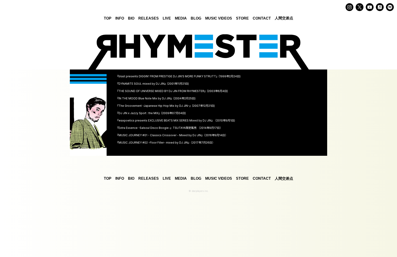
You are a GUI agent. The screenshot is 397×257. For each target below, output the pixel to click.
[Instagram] (349, 7)
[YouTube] (370, 7)
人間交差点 (284, 18)
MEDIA (181, 18)
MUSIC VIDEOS (218, 18)
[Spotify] (390, 7)
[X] (359, 7)
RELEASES (148, 18)
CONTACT (262, 18)
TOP (107, 18)
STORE (242, 18)
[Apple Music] (380, 7)
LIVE (167, 18)
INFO (119, 18)
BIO (131, 18)
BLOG (196, 18)
